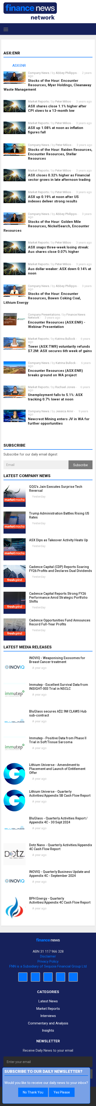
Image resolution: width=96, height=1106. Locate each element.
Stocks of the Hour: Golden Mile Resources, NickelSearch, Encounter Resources (46, 226)
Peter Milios (63, 101)
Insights (48, 1030)
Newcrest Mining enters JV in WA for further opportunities (58, 421)
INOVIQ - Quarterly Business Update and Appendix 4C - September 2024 (59, 874)
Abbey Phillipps (66, 73)
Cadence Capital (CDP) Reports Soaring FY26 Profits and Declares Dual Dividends (60, 569)
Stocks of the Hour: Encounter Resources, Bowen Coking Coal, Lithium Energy (42, 298)
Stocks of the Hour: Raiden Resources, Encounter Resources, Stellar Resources (60, 154)
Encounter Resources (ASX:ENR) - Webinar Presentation (56, 324)
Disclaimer (48, 956)
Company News (38, 73)
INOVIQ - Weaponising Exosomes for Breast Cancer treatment (57, 660)
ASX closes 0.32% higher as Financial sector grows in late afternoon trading (59, 177)
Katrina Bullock (65, 338)
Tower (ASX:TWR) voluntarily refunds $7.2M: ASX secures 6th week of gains (60, 348)
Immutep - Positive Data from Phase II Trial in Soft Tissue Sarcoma (57, 740)
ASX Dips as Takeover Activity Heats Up (58, 540)
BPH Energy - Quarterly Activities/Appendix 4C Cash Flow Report (59, 900)
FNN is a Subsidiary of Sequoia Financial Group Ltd (48, 966)
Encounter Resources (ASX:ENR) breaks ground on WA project (55, 373)
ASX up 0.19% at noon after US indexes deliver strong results (53, 199)
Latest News (48, 1001)
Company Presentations (44, 314)
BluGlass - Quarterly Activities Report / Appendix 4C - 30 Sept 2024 (58, 820)
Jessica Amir (64, 411)
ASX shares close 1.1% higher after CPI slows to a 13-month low (57, 108)
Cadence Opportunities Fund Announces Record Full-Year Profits (59, 622)
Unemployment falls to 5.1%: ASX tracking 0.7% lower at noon (55, 397)
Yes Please (62, 1092)
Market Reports (38, 101)
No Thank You (33, 1092)
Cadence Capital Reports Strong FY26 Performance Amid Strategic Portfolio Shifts (58, 597)
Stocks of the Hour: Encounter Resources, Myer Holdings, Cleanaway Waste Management (47, 85)
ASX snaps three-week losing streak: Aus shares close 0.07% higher (58, 249)
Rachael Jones (65, 387)
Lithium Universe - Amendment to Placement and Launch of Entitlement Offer (57, 769)
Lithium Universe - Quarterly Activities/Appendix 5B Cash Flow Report (59, 793)
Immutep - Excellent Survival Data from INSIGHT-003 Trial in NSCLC (58, 686)
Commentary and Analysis (48, 1023)
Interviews (48, 1016)
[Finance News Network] (30, 11)
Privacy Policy (48, 961)
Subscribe (80, 465)
